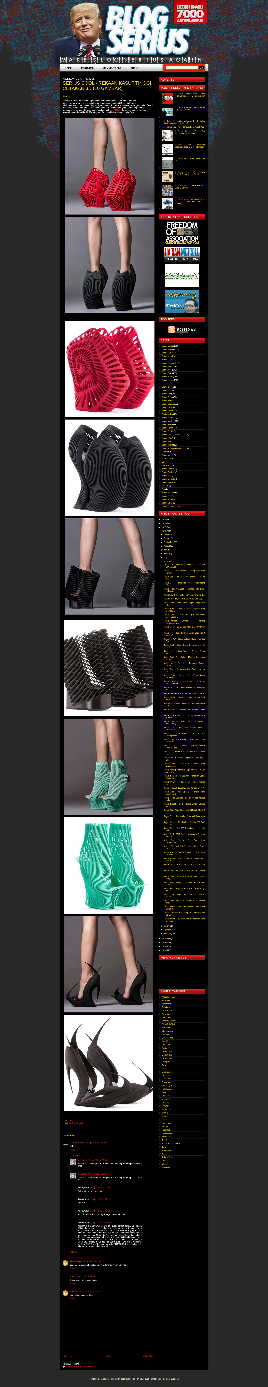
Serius (164, 360)
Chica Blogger (172, 1379)
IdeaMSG (166, 1099)
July (166, 550)
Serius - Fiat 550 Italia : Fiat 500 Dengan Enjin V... (184, 788)
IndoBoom (166, 1109)
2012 (164, 946)
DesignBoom (167, 1058)
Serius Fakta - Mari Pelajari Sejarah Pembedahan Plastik (190, 173)
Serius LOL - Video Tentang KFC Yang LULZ (185, 127)
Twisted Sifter (167, 1157)
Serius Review (168, 472)
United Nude (115, 110)
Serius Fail (166, 407)
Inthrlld (165, 1113)
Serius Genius (168, 404)
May (166, 558)
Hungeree (166, 1096)
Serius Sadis (167, 377)
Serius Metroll (168, 455)
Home (68, 68)
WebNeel (166, 1167)
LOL (163, 462)
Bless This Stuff (168, 1024)
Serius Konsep (168, 363)
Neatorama (166, 1123)
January (167, 934)
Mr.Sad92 (82, 1160)
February (168, 930)
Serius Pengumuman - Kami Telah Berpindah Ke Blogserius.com (190, 95)
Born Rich (166, 1028)
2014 (164, 939)
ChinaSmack (167, 1031)
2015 (164, 531)
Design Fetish (168, 1048)
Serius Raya (167, 441)
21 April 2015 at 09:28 (100, 1199)
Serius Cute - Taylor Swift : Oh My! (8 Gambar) (182, 599)
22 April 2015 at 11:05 (85, 1276)
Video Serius (167, 349)
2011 (164, 950)
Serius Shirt (167, 431)
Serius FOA (167, 438)
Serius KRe (167, 496)
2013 (164, 942)
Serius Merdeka (168, 479)
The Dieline (167, 1140)
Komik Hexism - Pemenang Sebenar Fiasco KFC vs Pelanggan (190, 146)
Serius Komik (167, 418)
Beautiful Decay (168, 1021)
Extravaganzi (167, 1072)
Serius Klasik (167, 380)
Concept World (168, 1038)
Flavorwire (166, 1079)
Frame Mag (167, 1082)
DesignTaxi (166, 1062)
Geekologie (167, 1086)
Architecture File (169, 1004)
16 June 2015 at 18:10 (90, 1291)
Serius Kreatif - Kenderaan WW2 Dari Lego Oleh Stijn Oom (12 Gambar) (190, 201)
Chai (72, 1276)
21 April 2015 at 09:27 (94, 1261)
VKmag (165, 1164)
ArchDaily (166, 1000)
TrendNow (166, 1150)
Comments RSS (112, 68)
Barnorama (166, 1017)
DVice (164, 1068)
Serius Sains (167, 503)
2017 (164, 523)
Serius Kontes (168, 499)
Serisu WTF (167, 465)
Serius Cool (77, 1123)
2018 (164, 519)
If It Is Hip (166, 1103)
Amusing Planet (168, 997)
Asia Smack (167, 1011)
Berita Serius (167, 414)
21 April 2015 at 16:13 (100, 1211)
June (166, 554)
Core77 (165, 1041)
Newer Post (68, 1356)
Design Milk (167, 1051)
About (134, 68)
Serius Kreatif (167, 356)
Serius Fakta (167, 366)
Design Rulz (167, 1055)
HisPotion (166, 1092)
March (167, 926)
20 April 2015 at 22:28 (100, 1188)
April (166, 561)
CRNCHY (166, 1045)
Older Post (148, 1356)
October (167, 538)
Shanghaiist (167, 1137)
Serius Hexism (168, 469)
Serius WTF (167, 370)
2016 (164, 527)
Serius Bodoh (167, 411)
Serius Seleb (167, 397)
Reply (72, 1149)
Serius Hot (166, 394)
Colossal (165, 1034)
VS (163, 383)
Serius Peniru (167, 428)
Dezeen (165, 1065)
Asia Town (166, 1014)
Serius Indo (167, 387)
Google (165, 486)
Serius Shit (166, 390)
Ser (163, 489)
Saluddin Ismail (77, 1142)
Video (164, 452)
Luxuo (164, 1120)
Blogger (105, 1379)
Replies (76, 1155)
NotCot (165, 1126)
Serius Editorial (168, 493)
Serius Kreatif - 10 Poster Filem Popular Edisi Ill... (184, 595)
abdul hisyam (76, 1261)
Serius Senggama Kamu (172, 506)
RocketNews (167, 1133)
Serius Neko (167, 400)
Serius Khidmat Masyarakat (173, 448)
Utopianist (166, 1161)
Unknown (74, 1291)
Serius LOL (166, 353)
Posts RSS (87, 68)
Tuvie (164, 1154)
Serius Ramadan (169, 482)
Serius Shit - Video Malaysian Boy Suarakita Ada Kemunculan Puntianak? (184, 122)
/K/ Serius (166, 458)
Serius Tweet (167, 445)
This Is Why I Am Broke (171, 1144)
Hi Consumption (169, 1089)
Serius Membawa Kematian (173, 435)
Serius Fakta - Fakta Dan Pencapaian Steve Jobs (190, 132)
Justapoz (166, 1116)
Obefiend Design (128, 1379)
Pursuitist (166, 1130)
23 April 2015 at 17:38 (100, 1222)
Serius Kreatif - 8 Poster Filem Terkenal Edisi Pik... (184, 693)
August (167, 546)
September (169, 542)
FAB (163, 1075)
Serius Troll (167, 476)
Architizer (166, 1007)
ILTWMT (165, 1106)
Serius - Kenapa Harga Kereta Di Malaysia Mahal (190, 108)
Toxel (164, 1147)
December (168, 534)
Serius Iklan (167, 424)
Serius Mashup (168, 421)
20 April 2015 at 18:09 (96, 1142)
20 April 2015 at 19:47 (97, 1160)
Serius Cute (167, 373)
